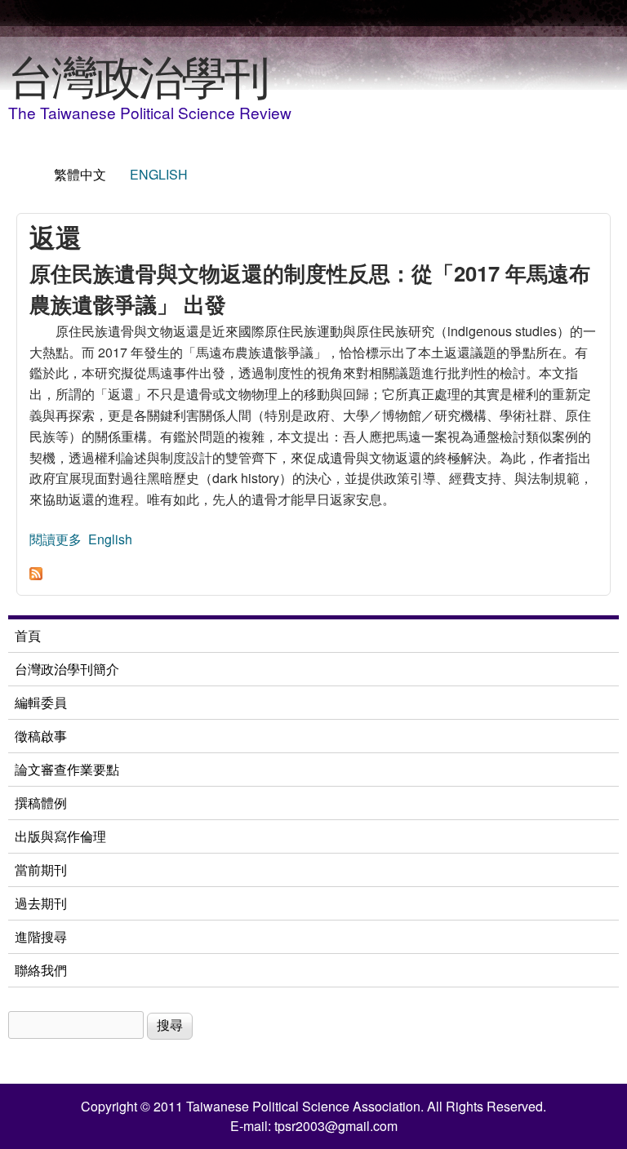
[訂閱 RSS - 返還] (35, 575)
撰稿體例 (41, 802)
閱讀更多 (55, 539)
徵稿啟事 (41, 735)
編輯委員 (41, 702)
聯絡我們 (41, 969)
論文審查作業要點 (67, 769)
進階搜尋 (41, 936)
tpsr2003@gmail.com (336, 1125)
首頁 (28, 635)
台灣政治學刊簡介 (67, 668)
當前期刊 (41, 869)
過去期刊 (41, 903)
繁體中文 (80, 174)
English (159, 174)
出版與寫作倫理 (60, 836)
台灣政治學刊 (138, 74)
